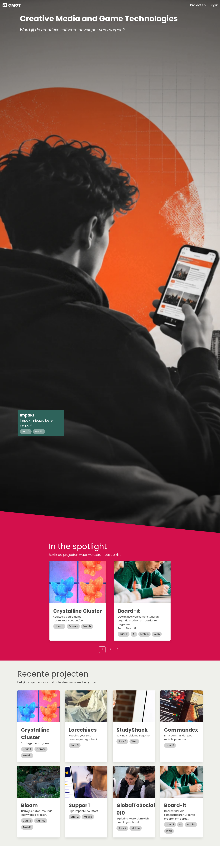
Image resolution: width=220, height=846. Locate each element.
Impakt (27, 415)
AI (134, 634)
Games (73, 626)
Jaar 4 (59, 626)
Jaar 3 (75, 745)
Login (214, 5)
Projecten (198, 5)
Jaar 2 (26, 431)
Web (157, 634)
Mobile (39, 431)
